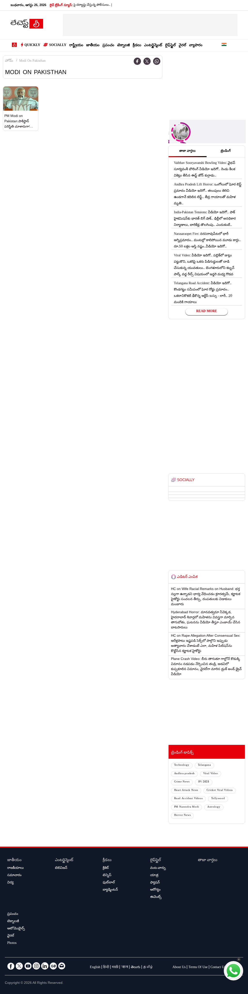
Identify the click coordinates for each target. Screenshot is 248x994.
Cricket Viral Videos (220, 790)
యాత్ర (154, 875)
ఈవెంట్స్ (156, 897)
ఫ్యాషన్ (155, 883)
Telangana (204, 765)
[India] (224, 45)
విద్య (10, 883)
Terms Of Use (198, 967)
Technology (181, 765)
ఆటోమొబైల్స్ (16, 929)
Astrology (213, 807)
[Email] (61, 966)
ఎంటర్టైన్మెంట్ (153, 45)
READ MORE (206, 311)
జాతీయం (93, 45)
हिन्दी (106, 967)
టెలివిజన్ (61, 868)
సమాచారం (14, 875)
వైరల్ (182, 45)
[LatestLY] (27, 25)
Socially (57, 45)
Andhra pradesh (184, 774)
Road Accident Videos (188, 799)
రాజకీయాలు (15, 868)
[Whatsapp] (156, 61)
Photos (11, 943)
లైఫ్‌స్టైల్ (170, 45)
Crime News (182, 782)
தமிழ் (148, 967)
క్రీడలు (137, 45)
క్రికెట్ (106, 868)
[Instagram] (36, 966)
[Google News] (53, 966)
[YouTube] (27, 966)
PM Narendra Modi (186, 807)
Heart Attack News (186, 790)
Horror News (182, 815)
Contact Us (217, 967)
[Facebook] (137, 61)
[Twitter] (147, 61)
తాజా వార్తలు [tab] (187, 151)
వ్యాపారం (195, 45)
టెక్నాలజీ (123, 45)
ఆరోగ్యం (155, 890)
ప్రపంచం (108, 45)
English (95, 967)
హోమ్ (9, 61)
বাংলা (124, 967)
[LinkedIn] (44, 966)
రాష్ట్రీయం (76, 45)
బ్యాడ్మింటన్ (110, 890)
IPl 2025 (203, 782)
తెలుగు (135, 967)
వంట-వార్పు (158, 868)
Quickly (32, 45)
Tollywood (218, 799)
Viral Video (210, 774)
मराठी (115, 967)
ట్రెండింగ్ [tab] (226, 151)
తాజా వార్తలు (207, 860)
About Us (179, 967)
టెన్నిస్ (107, 875)
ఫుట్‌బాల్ (109, 883)
